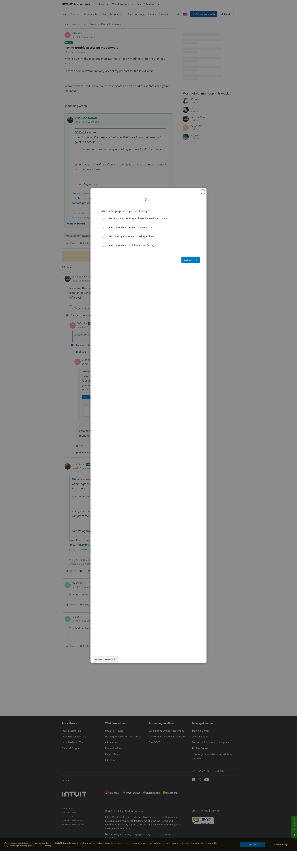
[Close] (203, 192)
